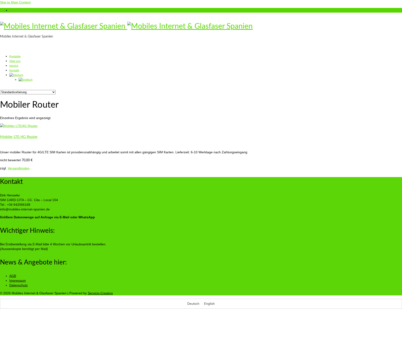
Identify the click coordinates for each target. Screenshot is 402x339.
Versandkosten (19, 168)
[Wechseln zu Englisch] (26, 79)
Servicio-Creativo (100, 293)
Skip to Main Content (15, 2)
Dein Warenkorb (28, 10)
